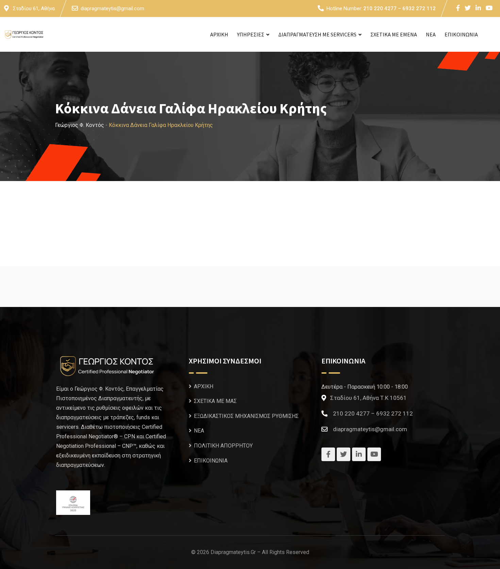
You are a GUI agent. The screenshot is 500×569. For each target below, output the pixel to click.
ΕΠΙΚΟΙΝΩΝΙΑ (461, 34)
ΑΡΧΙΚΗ (219, 34)
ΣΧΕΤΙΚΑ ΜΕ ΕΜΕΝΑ (393, 34)
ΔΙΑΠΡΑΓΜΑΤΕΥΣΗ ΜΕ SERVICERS (317, 34)
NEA (431, 34)
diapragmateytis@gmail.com (112, 8)
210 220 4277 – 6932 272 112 (399, 8)
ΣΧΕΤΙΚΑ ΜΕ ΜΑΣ (215, 401)
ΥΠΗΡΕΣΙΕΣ (250, 34)
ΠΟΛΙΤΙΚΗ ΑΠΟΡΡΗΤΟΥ (223, 445)
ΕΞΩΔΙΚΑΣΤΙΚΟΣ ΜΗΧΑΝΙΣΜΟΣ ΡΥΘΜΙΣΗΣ (246, 416)
